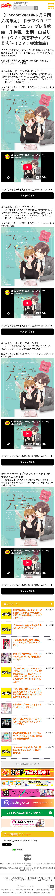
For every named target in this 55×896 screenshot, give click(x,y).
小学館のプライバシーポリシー (40, 878)
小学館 (5, 878)
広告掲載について (45, 880)
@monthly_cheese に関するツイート (21, 840)
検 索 (52, 886)
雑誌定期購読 (17, 878)
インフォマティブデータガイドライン (18, 880)
